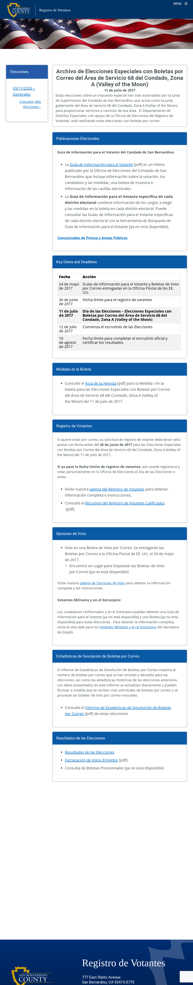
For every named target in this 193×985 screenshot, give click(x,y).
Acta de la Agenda (100, 383)
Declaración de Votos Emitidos (91, 760)
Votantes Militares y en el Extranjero (127, 627)
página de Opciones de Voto (102, 583)
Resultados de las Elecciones (89, 752)
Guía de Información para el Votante (101, 164)
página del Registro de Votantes (117, 489)
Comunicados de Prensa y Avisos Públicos (92, 238)
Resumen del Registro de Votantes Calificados (125, 503)
